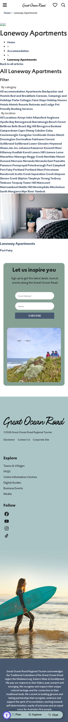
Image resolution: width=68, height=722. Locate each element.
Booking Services (22, 109)
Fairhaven (38, 139)
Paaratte (59, 161)
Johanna (24, 148)
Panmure (6, 165)
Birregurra (43, 126)
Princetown (51, 169)
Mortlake (50, 156)
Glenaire (43, 143)
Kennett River (53, 148)
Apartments (34, 91)
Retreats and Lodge (41, 104)
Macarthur (7, 156)
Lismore (50, 152)
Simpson (59, 174)
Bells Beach (19, 126)
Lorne (59, 152)
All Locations (8, 117)
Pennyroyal (19, 165)
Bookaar (56, 126)
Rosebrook (7, 174)
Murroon (16, 161)
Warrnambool (9, 187)
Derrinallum (23, 139)
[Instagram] (6, 528)
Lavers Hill (38, 152)
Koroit (27, 152)
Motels (13, 104)
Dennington (7, 139)
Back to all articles (11, 64)
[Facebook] (6, 514)
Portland (18, 169)
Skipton (23, 178)
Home (7, 13)
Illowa (4, 148)
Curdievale (39, 135)
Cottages (26, 100)
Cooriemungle (9, 135)
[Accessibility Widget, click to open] (7, 715)
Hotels (4, 104)
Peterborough (37, 165)
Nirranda (29, 161)
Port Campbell (55, 165)
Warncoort (43, 182)
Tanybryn (34, 178)
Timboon (5, 182)
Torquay (17, 182)
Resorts (23, 104)
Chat (55, 715)
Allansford (39, 117)
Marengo (20, 156)
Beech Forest (57, 122)
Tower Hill (29, 182)
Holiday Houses (57, 100)
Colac (49, 130)
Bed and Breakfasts (23, 96)
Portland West (34, 169)
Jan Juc (13, 148)
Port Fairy (6, 169)
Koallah (17, 152)
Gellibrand (7, 143)
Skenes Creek (8, 178)
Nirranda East (44, 161)
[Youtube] (6, 521)
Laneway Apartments (17, 243)
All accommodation (12, 91)
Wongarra (14, 191)
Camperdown (9, 130)
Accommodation (18, 51)
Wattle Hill (25, 187)
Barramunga (40, 122)
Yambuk (40, 191)
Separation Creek (42, 174)
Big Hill (31, 126)
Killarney (6, 152)
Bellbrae (5, 126)
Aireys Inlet (24, 117)
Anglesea (53, 117)
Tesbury (55, 178)
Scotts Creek (23, 174)
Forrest (50, 139)
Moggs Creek (35, 156)
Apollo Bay (7, 122)
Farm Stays (39, 100)
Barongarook (23, 122)
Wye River (27, 191)
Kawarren (36, 148)
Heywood (55, 143)
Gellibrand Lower (26, 143)
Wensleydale (40, 187)
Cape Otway (26, 130)
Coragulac (25, 135)
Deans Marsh (55, 135)
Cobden (40, 130)
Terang (45, 178)
